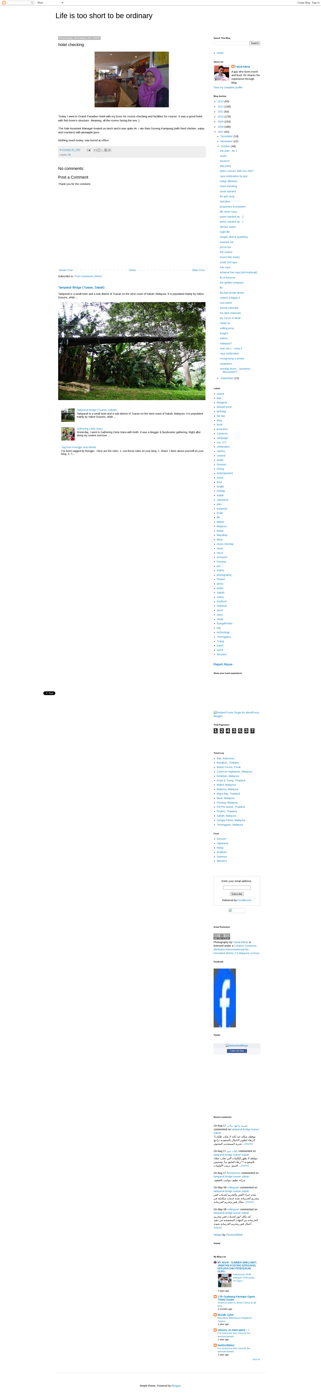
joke (219, 504)
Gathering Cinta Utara (90, 428)
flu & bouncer (228, 277)
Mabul (220, 521)
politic (220, 588)
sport (220, 610)
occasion (222, 557)
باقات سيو (232, 1151)
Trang (220, 641)
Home (132, 270)
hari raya (225, 267)
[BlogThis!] (99, 150)
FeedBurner (245, 900)
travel (220, 645)
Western (222, 654)
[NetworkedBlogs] (237, 1045)
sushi (223, 155)
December (227, 136)
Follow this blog (237, 1051)
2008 (221, 126)
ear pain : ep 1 (228, 150)
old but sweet (228, 226)
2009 (221, 121)
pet (219, 566)
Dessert (221, 464)
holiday (221, 490)
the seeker (226, 252)
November (227, 141)
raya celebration (229, 353)
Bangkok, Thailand (228, 762)
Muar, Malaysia (225, 798)
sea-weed (226, 302)
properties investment (233, 206)
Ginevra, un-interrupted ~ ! (233, 1330)
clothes (221, 451)
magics (224, 333)
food (219, 482)
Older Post (198, 270)
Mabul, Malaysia (226, 784)
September (227, 378)
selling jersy (227, 328)
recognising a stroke (232, 358)
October (226, 146)
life (69, 155)
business (222, 429)
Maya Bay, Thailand (228, 793)
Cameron (222, 433)
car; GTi (221, 442)
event (220, 477)
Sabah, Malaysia (226, 815)
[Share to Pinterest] (109, 150)
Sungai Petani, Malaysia (231, 820)
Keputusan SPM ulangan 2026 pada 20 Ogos (243, 1277)
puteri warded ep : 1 (232, 221)
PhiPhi (220, 570)
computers (226, 363)
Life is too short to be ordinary (104, 16)
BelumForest (224, 406)
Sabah (220, 592)
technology (223, 632)
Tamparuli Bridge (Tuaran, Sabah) (81, 287)
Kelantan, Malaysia (228, 776)
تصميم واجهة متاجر (237, 1125)
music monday (225, 543)
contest (221, 455)
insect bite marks (230, 257)
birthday (221, 411)
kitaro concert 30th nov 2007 (237, 171)
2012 (221, 106)
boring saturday (229, 307)
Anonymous (234, 1172)
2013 (221, 101)
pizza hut (225, 247)
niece (220, 552)
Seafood (221, 601)
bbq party (225, 165)
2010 (221, 116)
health (220, 486)
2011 (221, 111)
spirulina (225, 201)
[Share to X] (102, 150)
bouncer (225, 160)
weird (220, 649)
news (220, 548)
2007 (221, 131)
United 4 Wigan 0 (230, 297)
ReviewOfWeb (234, 1234)
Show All (256, 1359)
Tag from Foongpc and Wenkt (78, 447)
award (220, 393)
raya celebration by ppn (234, 176)
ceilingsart (233, 1187)
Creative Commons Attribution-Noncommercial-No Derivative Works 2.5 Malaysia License (236, 949)
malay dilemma (228, 181)
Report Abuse (223, 664)
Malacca (221, 526)
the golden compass (232, 282)
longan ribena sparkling (234, 236)
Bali (219, 398)
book (220, 424)
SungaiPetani (224, 623)
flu (221, 287)
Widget (218, 1234)
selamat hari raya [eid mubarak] (238, 272)
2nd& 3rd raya (228, 262)
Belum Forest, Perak (229, 767)
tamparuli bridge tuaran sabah (231, 1154)
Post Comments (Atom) (88, 276)
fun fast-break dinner (232, 292)
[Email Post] (88, 150)
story (220, 614)
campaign (222, 437)
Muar (220, 539)
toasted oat (226, 242)
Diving (220, 468)
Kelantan (222, 508)
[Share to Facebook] (106, 150)
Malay (220, 530)
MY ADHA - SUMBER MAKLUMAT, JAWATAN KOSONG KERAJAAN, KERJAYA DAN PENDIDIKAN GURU (237, 1267)
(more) (249, 1143)
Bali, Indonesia (225, 758)
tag (219, 627)
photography (224, 574)
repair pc (225, 323)
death (220, 460)
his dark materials (230, 313)
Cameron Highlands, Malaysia (234, 771)
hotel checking (228, 186)
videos (224, 338)
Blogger (176, 1385)
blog (219, 420)
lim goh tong (227, 196)
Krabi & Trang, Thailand (231, 780)
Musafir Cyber (226, 1314)
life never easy (228, 211)
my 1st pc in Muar (230, 318)
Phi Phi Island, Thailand (231, 806)
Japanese (222, 499)
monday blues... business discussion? (235, 370)
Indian (220, 495)
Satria (220, 597)
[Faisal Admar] (225, 1026)
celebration (223, 446)
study (220, 619)
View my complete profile (228, 87)
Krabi (220, 512)
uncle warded (228, 191)
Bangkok (222, 402)
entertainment (225, 473)
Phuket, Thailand (227, 811)
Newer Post (66, 270)
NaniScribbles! (226, 1345)
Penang (221, 561)
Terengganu (224, 636)
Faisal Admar (242, 66)
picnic (220, 583)
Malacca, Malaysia (227, 789)
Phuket (221, 579)
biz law (221, 415)
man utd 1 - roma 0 (231, 348)
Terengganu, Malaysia (230, 824)
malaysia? (226, 343)
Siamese (222, 605)
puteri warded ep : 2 (232, 216)
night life (225, 231)
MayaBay (222, 535)
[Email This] (95, 150)
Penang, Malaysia (227, 802)
